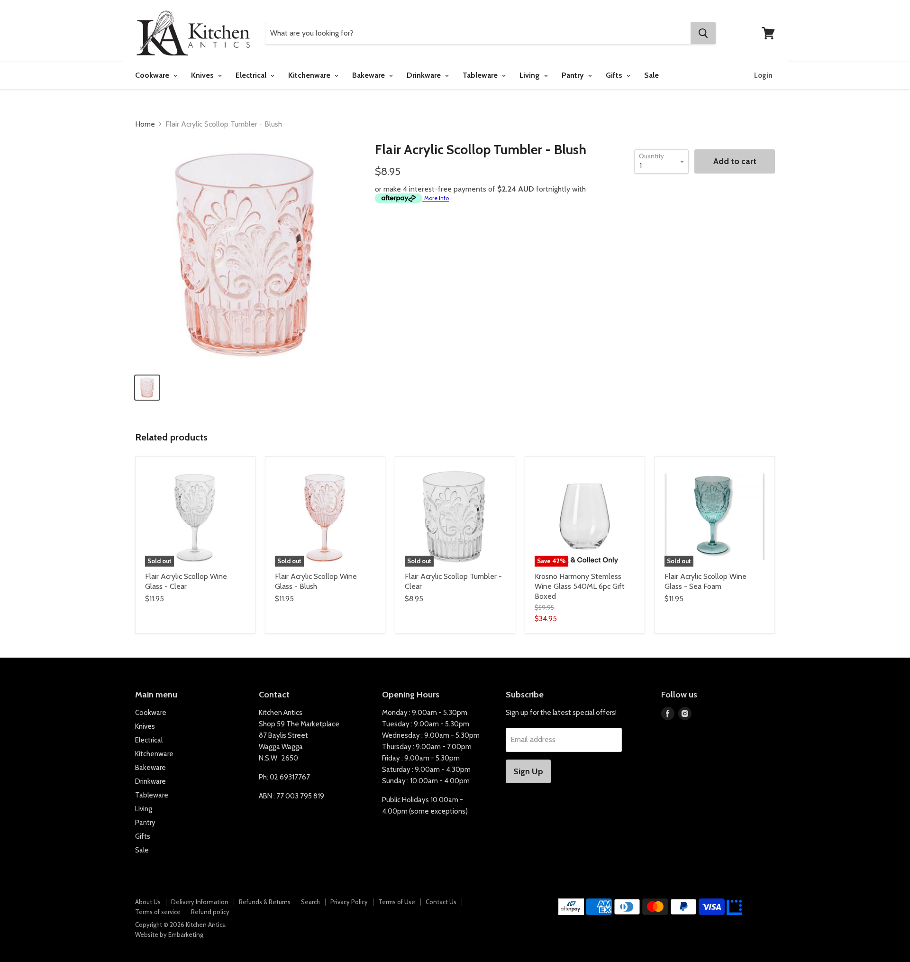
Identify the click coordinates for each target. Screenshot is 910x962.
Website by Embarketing (169, 934)
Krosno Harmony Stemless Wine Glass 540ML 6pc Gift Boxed (580, 586)
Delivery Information (199, 902)
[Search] (703, 33)
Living (530, 75)
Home (145, 124)
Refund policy (210, 912)
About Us (148, 902)
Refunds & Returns (265, 902)
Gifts (615, 75)
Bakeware (369, 75)
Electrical (252, 75)
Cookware (153, 75)
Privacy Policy (349, 902)
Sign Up (528, 771)
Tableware (481, 75)
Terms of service (158, 912)
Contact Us (441, 902)
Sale (651, 75)
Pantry (574, 75)
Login (763, 75)
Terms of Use (396, 902)
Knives (203, 75)
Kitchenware (310, 75)
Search (310, 902)
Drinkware (425, 75)
